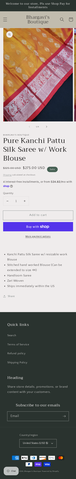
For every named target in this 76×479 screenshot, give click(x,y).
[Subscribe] (64, 416)
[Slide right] (46, 127)
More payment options (38, 236)
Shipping (7, 175)
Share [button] (11, 296)
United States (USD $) (35, 443)
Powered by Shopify (50, 471)
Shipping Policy (17, 362)
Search (11, 335)
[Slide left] (29, 127)
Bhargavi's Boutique (32, 471)
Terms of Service (18, 344)
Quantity (8, 193)
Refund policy (16, 353)
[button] (5, 19)
